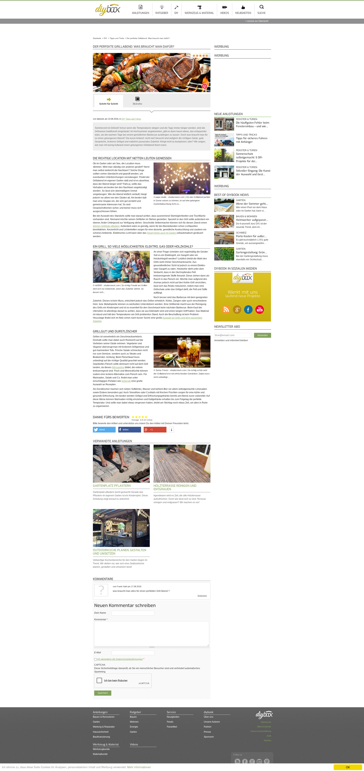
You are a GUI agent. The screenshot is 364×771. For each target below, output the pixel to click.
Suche (261, 13)
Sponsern (209, 736)
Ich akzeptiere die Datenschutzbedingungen (120, 659)
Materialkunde (100, 754)
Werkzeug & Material (199, 13)
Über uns (208, 717)
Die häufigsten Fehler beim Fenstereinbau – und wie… (252, 124)
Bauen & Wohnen (246, 216)
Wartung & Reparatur (104, 726)
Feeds (170, 721)
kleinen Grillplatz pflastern (106, 226)
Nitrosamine (118, 367)
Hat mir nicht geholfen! (133, 416)
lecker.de (126, 381)
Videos (224, 13)
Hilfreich (142, 416)
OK (348, 767)
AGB (269, 736)
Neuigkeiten (243, 13)
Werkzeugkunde (101, 749)
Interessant (139, 416)
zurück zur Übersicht (257, 21)
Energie (134, 726)
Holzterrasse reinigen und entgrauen (175, 487)
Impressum (266, 722)
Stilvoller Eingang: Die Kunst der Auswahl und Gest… (253, 172)
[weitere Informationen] (171, 430)
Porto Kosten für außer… (251, 236)
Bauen (133, 717)
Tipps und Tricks (133, 119)
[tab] (108, 101)
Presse (207, 732)
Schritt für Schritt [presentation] (108, 103)
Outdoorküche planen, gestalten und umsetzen (119, 552)
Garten (241, 200)
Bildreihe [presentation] (137, 103)
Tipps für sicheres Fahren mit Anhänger (251, 140)
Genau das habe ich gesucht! (146, 416)
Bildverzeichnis (264, 726)
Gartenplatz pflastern (112, 486)
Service (171, 712)
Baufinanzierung (101, 736)
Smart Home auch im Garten (162, 233)
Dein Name (100, 613)
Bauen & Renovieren (104, 717)
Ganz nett (136, 416)
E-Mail (97, 652)
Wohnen (134, 721)
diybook (208, 712)
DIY (176, 13)
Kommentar (101, 619)
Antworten (202, 595)
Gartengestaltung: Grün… (251, 252)
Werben (267, 740)
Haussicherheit (100, 732)
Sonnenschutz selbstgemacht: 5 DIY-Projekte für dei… (249, 157)
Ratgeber (161, 13)
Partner (207, 726)
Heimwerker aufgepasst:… (252, 220)
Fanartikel (172, 726)
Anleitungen (140, 13)
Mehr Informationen (139, 767)
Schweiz (241, 232)
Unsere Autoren (212, 721)
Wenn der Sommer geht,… (252, 204)
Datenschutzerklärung (261, 731)
